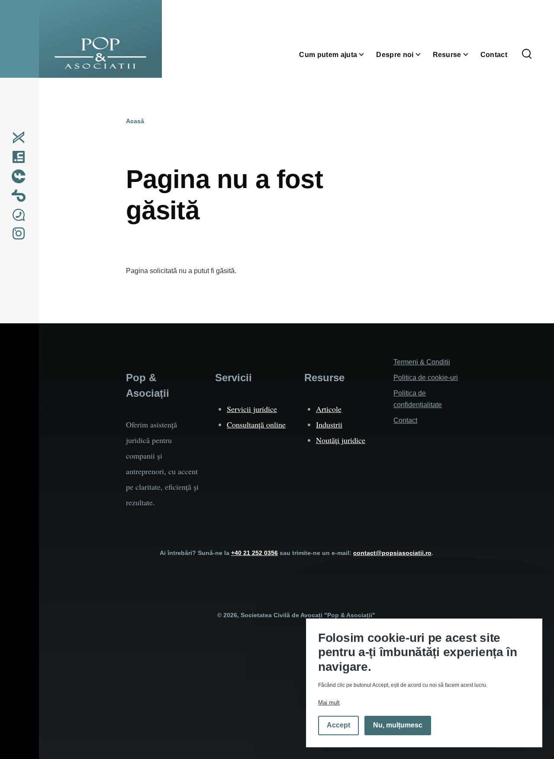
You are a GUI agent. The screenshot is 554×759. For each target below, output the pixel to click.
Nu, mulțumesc (397, 725)
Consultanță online (256, 424)
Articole (328, 409)
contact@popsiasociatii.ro (392, 552)
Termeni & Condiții (421, 362)
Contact (405, 420)
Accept (338, 725)
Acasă (135, 121)
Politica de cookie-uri (425, 377)
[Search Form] (526, 54)
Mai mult (329, 702)
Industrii (329, 424)
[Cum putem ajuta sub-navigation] (366, 54)
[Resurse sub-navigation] (470, 54)
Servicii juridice (252, 409)
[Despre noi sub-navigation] (423, 54)
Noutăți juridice (340, 440)
